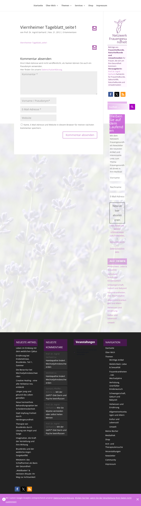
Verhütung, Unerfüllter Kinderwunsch (114, 277)
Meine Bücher (111, 431)
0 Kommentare (69, 32)
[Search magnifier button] (132, 107)
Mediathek (110, 435)
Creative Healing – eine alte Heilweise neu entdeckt (26, 383)
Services (79, 6)
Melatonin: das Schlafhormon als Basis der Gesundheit (26, 463)
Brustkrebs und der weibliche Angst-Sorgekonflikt (25, 452)
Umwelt (111, 322)
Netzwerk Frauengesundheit (118, 38)
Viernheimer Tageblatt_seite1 (33, 42)
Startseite (38, 6)
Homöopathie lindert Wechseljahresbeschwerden (56, 363)
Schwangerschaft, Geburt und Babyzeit (117, 396)
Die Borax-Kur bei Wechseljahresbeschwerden (27, 373)
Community (110, 459)
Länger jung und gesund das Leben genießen (24, 394)
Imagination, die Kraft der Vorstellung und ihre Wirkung (26, 441)
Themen (65, 6)
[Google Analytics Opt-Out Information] (4, 500)
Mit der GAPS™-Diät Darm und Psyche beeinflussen (56, 395)
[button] (110, 94)
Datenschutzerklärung (51, 69)
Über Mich (51, 6)
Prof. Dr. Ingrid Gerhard (35, 32)
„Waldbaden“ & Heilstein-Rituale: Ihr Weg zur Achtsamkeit (25, 473)
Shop (90, 6)
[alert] (85, 352)
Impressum (101, 6)
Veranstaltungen (113, 451)
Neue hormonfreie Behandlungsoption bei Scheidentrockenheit (27, 405)
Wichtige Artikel (116, 360)
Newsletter (110, 455)
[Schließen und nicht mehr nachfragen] (137, 500)
